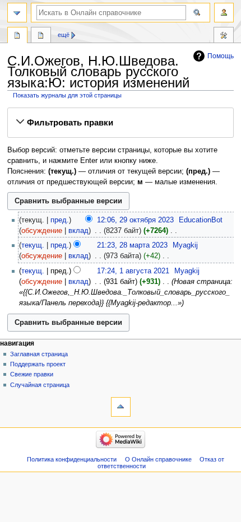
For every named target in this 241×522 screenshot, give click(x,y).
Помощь (220, 56)
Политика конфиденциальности (72, 459)
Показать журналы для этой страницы (67, 95)
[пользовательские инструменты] (224, 12)
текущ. (32, 245)
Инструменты (223, 36)
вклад (78, 231)
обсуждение (41, 231)
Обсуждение (40, 36)
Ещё (63, 34)
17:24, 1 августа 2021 (133, 271)
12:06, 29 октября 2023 (135, 220)
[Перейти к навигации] (17, 12)
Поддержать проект (38, 364)
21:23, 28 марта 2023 (132, 245)
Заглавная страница (39, 354)
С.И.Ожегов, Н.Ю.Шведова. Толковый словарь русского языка (17, 36)
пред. (59, 220)
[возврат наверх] (121, 407)
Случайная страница (39, 384)
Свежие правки (31, 374)
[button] (120, 122)
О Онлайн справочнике (158, 459)
